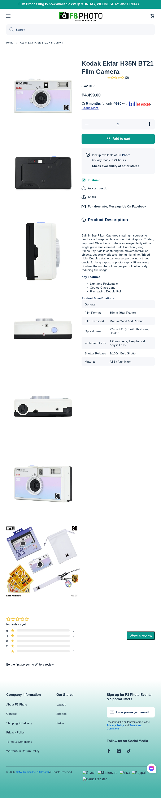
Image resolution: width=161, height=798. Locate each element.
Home (9, 42)
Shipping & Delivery (19, 723)
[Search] (10, 29)
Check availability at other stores (115, 166)
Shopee (61, 713)
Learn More (90, 108)
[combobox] (80, 29)
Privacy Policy (15, 732)
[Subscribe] (149, 712)
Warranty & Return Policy (22, 751)
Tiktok (60, 723)
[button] (153, 16)
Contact (11, 713)
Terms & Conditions (19, 741)
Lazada (61, 704)
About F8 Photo (16, 704)
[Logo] (80, 16)
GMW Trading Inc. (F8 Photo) (32, 772)
